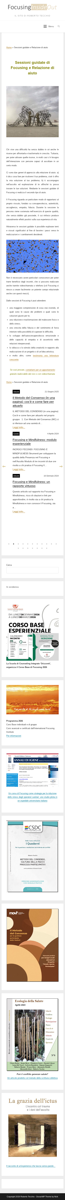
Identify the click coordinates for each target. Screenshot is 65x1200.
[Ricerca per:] (58, 27)
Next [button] (61, 466)
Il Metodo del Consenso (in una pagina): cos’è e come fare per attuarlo (34, 401)
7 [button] (37, 544)
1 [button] (8, 544)
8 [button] (42, 544)
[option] (32, 451)
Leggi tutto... (19, 427)
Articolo (16, 391)
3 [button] (18, 544)
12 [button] (18, 548)
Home (9, 47)
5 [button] (27, 544)
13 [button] (23, 548)
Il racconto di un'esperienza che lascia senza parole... (30, 1166)
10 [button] (51, 544)
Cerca (9, 565)
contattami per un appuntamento (40, 370)
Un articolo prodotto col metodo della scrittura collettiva (32, 1078)
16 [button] (37, 548)
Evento (16, 433)
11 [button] (56, 544)
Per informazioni (13, 736)
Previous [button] (4, 466)
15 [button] (32, 548)
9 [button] (46, 544)
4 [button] (23, 544)
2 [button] (13, 544)
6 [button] (32, 544)
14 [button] (27, 548)
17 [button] (42, 548)
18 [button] (46, 548)
